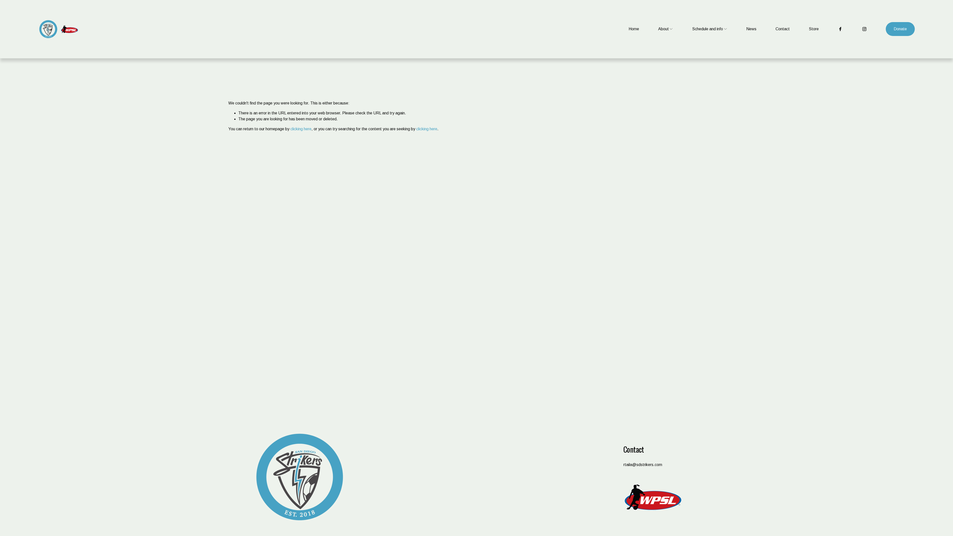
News (751, 29)
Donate (900, 29)
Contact (783, 29)
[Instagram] (864, 29)
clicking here (300, 129)
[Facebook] (840, 29)
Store (814, 29)
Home (634, 29)
